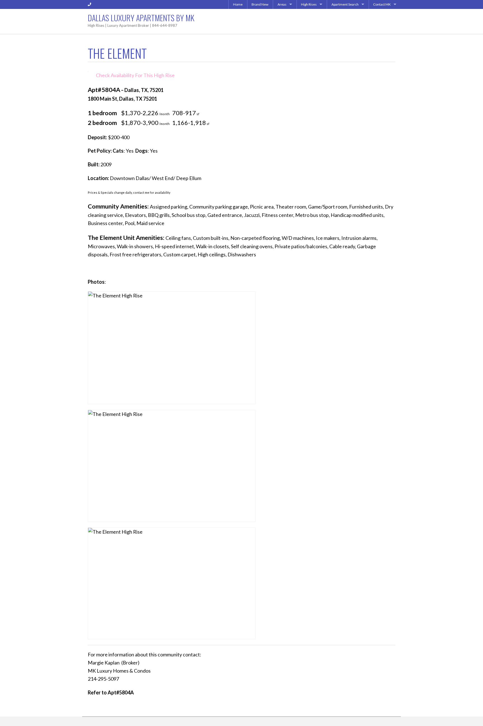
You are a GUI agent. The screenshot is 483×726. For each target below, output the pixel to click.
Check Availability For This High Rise (135, 75)
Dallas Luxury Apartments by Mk (141, 17)
